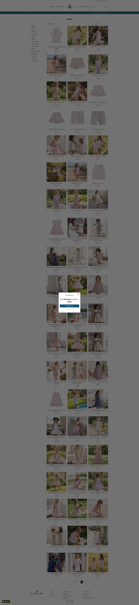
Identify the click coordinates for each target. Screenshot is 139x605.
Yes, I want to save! (69, 305)
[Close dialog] (78, 294)
